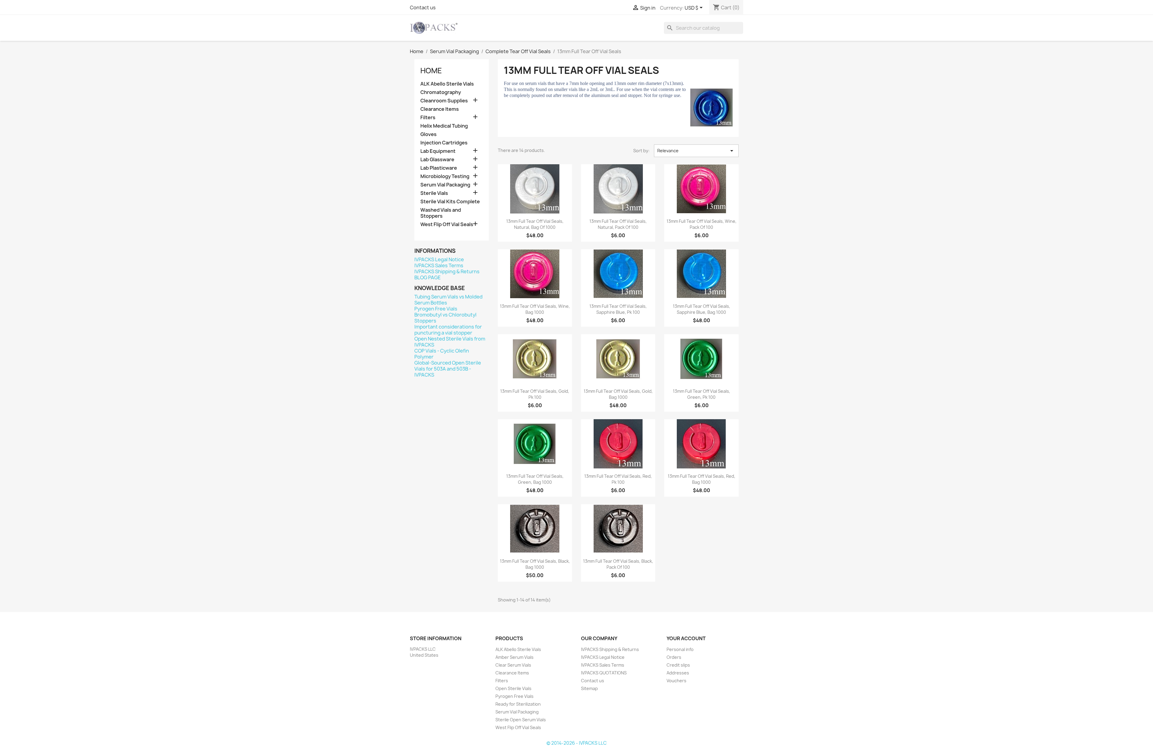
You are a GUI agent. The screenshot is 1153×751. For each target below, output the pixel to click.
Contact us (423, 7)
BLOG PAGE (427, 277)
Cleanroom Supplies (444, 101)
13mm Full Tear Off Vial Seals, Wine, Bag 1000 (535, 309)
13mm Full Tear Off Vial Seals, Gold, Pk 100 (534, 394)
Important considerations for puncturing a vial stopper (448, 329)
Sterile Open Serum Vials (520, 719)
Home (431, 70)
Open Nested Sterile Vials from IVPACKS (449, 341)
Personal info (680, 649)
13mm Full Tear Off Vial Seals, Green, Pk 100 (701, 394)
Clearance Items (439, 109)
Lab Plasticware (438, 168)
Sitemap (589, 688)
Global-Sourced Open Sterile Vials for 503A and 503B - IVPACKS (447, 368)
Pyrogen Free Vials (435, 308)
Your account (686, 638)
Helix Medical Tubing (444, 126)
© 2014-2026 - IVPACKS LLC (576, 743)
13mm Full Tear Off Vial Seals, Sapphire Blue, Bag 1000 (701, 309)
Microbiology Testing (444, 176)
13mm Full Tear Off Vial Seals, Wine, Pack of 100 (702, 224)
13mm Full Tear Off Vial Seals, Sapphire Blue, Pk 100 (618, 309)
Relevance (696, 150)
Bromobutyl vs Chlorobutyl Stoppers (445, 317)
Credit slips (678, 665)
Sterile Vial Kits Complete (450, 201)
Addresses (678, 673)
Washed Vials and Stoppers (440, 213)
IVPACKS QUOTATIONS (604, 673)
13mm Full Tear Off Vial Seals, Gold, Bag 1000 (618, 394)
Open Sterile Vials (513, 688)
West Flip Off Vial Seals (446, 224)
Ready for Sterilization (518, 704)
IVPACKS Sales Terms (438, 265)
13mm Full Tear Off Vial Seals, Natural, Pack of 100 (618, 224)
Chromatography (440, 92)
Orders (674, 657)
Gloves (428, 134)
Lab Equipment (437, 151)
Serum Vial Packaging (445, 185)
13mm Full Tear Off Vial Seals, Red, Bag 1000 (701, 479)
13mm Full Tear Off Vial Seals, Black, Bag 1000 (535, 564)
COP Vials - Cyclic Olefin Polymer (441, 353)
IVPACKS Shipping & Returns (447, 271)
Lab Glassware (437, 159)
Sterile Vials (434, 193)
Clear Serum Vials (513, 665)
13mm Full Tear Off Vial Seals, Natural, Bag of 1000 (535, 224)
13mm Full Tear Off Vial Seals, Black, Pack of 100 (618, 564)
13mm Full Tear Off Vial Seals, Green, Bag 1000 (535, 479)
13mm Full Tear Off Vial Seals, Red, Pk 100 (618, 479)
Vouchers (676, 680)
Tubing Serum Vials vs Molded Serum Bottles (448, 299)
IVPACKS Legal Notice (439, 259)
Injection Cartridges (444, 143)
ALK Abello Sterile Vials (447, 84)
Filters (427, 117)
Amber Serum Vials (514, 657)
